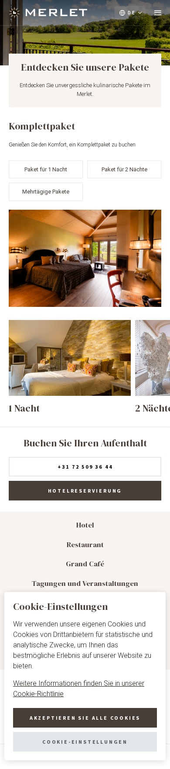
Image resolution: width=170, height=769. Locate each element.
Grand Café (85, 564)
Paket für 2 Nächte (124, 169)
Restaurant (85, 545)
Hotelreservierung (85, 490)
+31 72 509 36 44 (85, 466)
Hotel (85, 525)
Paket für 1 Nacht (45, 169)
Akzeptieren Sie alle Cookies (85, 718)
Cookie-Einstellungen (85, 741)
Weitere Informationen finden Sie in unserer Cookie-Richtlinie (78, 688)
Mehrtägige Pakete (45, 191)
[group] (70, 367)
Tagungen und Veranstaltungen (85, 583)
